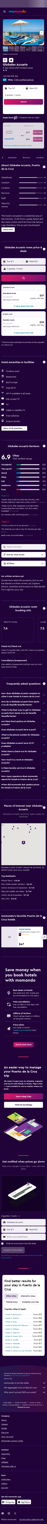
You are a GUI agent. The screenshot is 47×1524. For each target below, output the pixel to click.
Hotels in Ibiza (11, 1322)
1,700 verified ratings (24, 80)
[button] (4, 11)
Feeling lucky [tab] (12, 1302)
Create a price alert (21, 1030)
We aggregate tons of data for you (20, 1388)
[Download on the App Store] (24, 1502)
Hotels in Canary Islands (10, 1405)
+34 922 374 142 (10, 76)
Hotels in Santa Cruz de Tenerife (18, 1351)
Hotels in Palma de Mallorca (16, 1325)
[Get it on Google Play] (8, 1502)
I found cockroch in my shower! (18, 525)
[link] (23, 1044)
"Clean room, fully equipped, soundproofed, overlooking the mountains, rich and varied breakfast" (20, 508)
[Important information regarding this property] (44, 608)
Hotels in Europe (21, 1402)
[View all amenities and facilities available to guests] (44, 362)
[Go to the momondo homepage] (17, 11)
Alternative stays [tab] (28, 1296)
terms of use (34, 1255)
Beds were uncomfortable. (17, 535)
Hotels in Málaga (12, 1329)
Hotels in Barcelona (13, 1315)
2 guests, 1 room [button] (13, 95)
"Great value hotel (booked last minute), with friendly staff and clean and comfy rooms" (23, 501)
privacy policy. (6, 1257)
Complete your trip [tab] (30, 1302)
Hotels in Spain (35, 1402)
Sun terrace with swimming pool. (19, 515)
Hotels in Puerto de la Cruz (32, 1405)
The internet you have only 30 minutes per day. (22, 530)
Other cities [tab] (11, 1296)
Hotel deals (7, 1402)
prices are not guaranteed (20, 1375)
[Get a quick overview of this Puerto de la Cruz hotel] (44, 167)
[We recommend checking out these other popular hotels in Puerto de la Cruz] (44, 918)
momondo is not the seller (16, 1383)
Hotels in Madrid (12, 1318)
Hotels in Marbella (12, 1344)
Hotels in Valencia (12, 1333)
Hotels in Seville (11, 1340)
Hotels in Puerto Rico (14, 1336)
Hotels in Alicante (12, 1347)
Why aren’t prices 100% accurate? (20, 1392)
